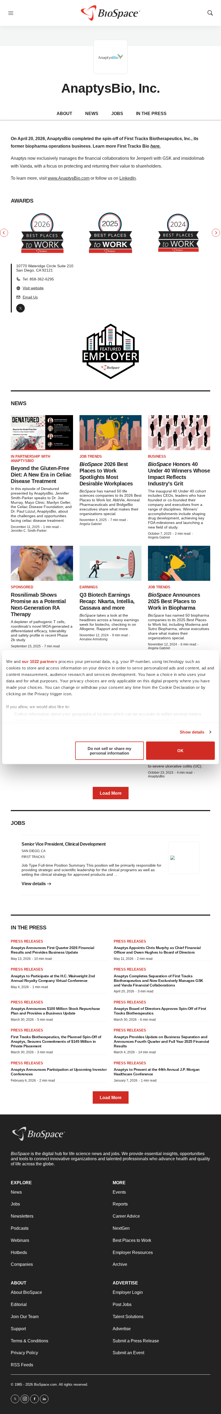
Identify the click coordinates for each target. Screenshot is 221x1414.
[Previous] (4, 233)
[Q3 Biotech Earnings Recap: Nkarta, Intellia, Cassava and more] (111, 563)
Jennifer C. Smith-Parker (29, 531)
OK (180, 750)
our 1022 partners (39, 661)
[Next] (216, 233)
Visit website (33, 288)
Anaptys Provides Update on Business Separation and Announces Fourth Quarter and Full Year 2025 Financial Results (161, 1041)
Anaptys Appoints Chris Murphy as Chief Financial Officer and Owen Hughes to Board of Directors (157, 950)
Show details (192, 732)
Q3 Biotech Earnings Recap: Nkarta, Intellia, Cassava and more (107, 601)
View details (34, 883)
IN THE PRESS (151, 113)
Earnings (89, 587)
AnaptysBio (156, 776)
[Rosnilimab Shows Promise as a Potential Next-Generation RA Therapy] (42, 563)
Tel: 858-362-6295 (38, 279)
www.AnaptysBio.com (68, 178)
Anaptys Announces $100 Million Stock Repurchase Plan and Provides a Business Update (55, 1010)
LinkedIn (127, 178)
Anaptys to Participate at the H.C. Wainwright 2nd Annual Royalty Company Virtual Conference (53, 978)
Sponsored (22, 587)
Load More (111, 793)
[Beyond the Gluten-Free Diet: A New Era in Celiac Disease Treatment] (42, 432)
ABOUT (64, 113)
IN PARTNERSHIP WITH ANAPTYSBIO (30, 458)
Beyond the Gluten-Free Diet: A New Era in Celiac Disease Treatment (41, 474)
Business (157, 456)
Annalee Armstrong (94, 639)
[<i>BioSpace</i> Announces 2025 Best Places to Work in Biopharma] (179, 563)
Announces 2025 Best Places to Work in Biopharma (174, 601)
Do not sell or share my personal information (109, 750)
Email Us (30, 297)
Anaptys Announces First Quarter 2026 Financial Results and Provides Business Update (52, 950)
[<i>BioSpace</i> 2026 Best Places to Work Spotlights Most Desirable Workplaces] (111, 432)
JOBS (117, 113)
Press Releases (27, 941)
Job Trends (91, 456)
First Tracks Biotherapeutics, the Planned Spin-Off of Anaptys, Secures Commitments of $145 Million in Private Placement (56, 1041)
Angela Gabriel (91, 524)
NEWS (91, 113)
